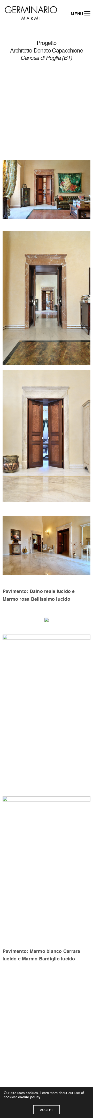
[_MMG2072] (46, 190)
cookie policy (29, 1096)
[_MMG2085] (46, 546)
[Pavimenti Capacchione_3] (46, 713)
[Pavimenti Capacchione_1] (46, 621)
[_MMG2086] (46, 436)
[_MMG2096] (46, 866)
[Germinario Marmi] (31, 13)
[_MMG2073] (46, 298)
